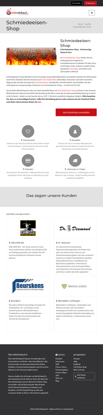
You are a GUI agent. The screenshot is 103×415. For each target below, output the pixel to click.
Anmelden (77, 3)
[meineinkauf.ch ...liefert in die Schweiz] (17, 12)
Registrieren (91, 3)
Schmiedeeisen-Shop (72, 57)
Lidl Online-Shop (80, 367)
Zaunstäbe (73, 69)
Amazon (76, 359)
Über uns (59, 378)
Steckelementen (41, 82)
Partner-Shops (61, 372)
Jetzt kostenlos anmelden (76, 112)
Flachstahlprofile (49, 79)
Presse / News (61, 367)
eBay (75, 361)
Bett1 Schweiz (79, 370)
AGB (57, 364)
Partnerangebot (62, 370)
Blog (57, 381)
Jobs (57, 375)
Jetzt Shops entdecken (81, 376)
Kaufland (76, 364)
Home (80, 24)
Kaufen (88, 24)
